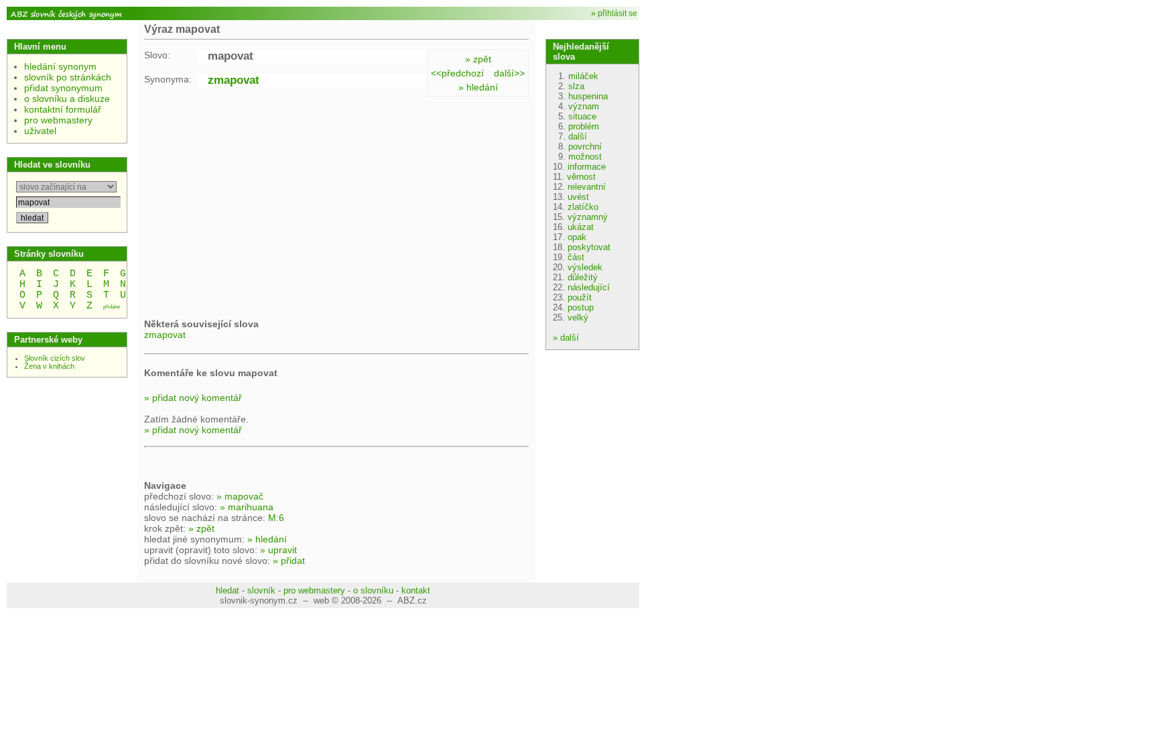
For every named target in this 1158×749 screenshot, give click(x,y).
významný (588, 217)
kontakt (415, 590)
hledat (227, 590)
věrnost (581, 177)
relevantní (587, 187)
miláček (583, 76)
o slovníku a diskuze (67, 98)
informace (587, 167)
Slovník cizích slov (54, 358)
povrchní (585, 146)
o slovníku (373, 590)
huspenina (588, 96)
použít (580, 297)
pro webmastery (58, 120)
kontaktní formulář (62, 109)
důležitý (583, 277)
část (576, 257)
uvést (578, 197)
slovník (261, 590)
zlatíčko (583, 207)
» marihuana (246, 507)
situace (582, 116)
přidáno (111, 307)
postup (581, 307)
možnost (585, 157)
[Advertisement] (256, 201)
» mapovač (239, 496)
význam (583, 106)
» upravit (278, 549)
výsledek (585, 267)
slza (576, 86)
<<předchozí (457, 73)
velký (578, 317)
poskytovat (589, 247)
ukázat (581, 227)
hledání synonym (60, 66)
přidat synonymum (63, 87)
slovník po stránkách (67, 77)
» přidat (289, 560)
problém (583, 126)
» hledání (478, 87)
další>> (509, 73)
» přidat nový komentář (193, 397)
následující (589, 287)
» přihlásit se (614, 13)
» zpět (478, 59)
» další (566, 338)
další (577, 136)
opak (577, 237)
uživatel (40, 130)
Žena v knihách (49, 366)
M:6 (276, 517)
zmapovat (233, 80)
